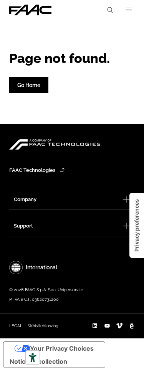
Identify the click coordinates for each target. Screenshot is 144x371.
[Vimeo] (119, 326)
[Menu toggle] (128, 10)
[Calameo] (132, 326)
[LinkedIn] (95, 326)
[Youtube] (107, 326)
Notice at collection (38, 361)
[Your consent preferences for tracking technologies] (136, 225)
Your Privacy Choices (62, 348)
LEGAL (15, 325)
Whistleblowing (43, 325)
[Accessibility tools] (32, 357)
